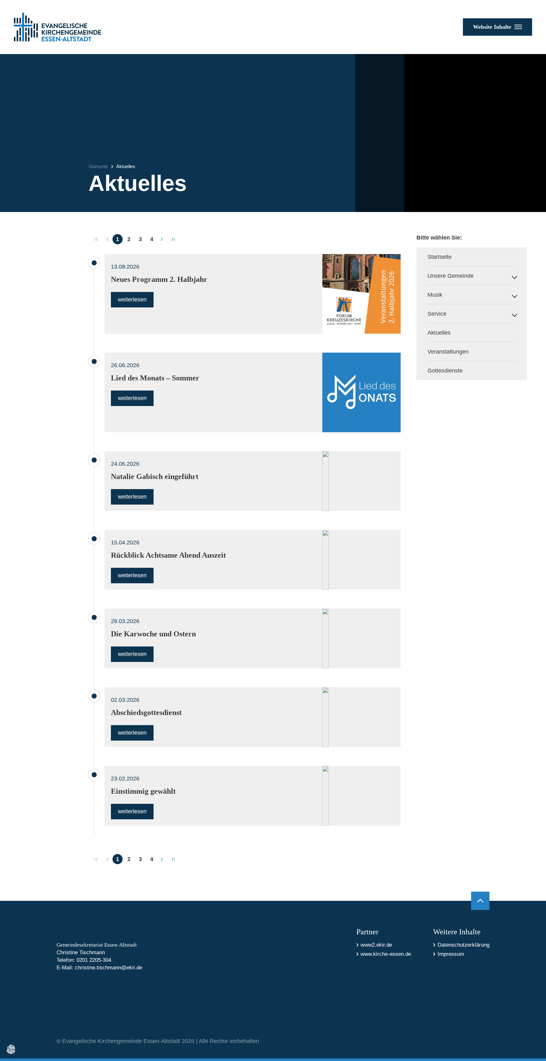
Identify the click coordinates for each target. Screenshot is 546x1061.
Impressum (451, 954)
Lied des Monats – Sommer (155, 378)
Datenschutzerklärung (463, 945)
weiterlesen (132, 299)
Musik (435, 295)
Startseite (98, 166)
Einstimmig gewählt (143, 791)
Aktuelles (125, 166)
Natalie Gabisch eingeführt (154, 476)
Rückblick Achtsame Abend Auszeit (168, 555)
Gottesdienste (445, 370)
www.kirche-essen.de (386, 954)
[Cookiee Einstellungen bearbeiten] (11, 1050)
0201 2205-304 (93, 960)
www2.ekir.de (376, 945)
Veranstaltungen (448, 352)
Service (437, 314)
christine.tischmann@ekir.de (108, 968)
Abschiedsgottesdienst (146, 712)
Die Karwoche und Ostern (153, 634)
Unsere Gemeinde (451, 276)
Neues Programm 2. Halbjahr (159, 279)
